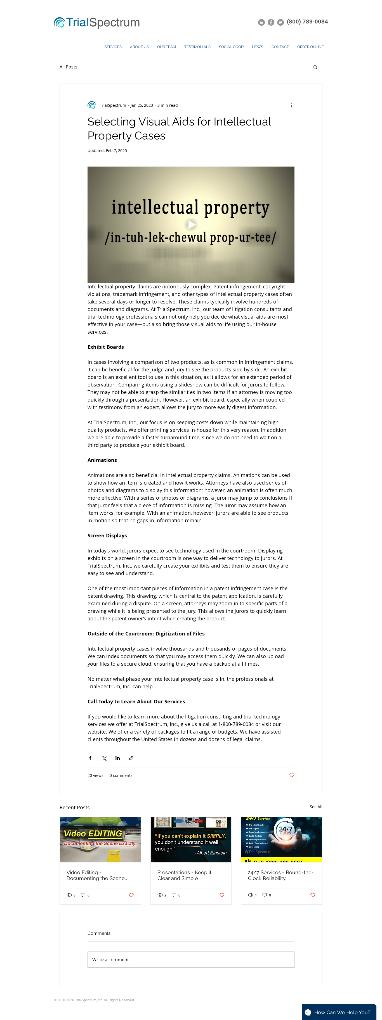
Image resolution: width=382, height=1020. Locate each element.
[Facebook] (271, 22)
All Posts (68, 67)
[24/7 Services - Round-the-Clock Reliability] (281, 839)
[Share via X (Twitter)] (104, 758)
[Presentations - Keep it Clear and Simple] (191, 839)
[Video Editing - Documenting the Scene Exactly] (100, 839)
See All (316, 806)
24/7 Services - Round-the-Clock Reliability (281, 875)
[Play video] (191, 225)
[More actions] (291, 105)
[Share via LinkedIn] (117, 758)
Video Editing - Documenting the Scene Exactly (96, 875)
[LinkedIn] (261, 22)
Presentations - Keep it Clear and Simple (184, 875)
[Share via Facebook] (90, 758)
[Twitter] (280, 22)
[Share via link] (131, 758)
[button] (315, 67)
